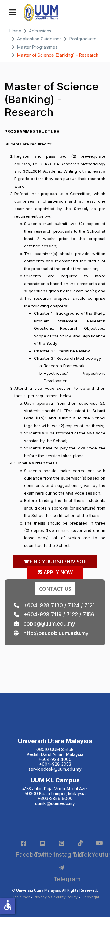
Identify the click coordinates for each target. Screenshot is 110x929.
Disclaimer (20, 897)
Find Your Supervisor (57, 561)
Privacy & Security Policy (56, 897)
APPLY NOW (57, 572)
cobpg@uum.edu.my (49, 624)
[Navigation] (13, 12)
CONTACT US (55, 588)
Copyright (90, 897)
